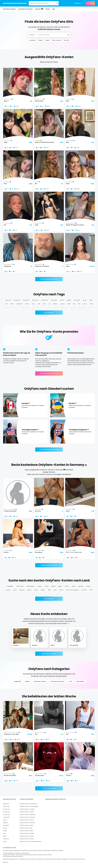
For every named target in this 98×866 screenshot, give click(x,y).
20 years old (26, 300)
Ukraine (40, 586)
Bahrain (29, 590)
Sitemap (5, 862)
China (51, 593)
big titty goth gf (24, 307)
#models (66, 40)
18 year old (8, 300)
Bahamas (22, 590)
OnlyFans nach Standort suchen (49, 449)
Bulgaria (7, 593)
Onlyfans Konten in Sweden (27, 833)
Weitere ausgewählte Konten (49, 279)
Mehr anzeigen (49, 312)
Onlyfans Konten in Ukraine (27, 812)
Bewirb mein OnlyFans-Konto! (49, 373)
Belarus (36, 590)
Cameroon (32, 593)
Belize (49, 590)
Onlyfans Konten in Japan (26, 825)
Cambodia (15, 593)
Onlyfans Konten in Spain (26, 830)
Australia (8, 590)
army (33, 304)
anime (12, 304)
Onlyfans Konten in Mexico (27, 836)
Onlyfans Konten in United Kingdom (29, 806)
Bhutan (61, 590)
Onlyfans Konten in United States (28, 804)
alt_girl (84, 300)
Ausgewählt (17, 681)
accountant (54, 300)
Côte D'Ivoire (89, 593)
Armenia (88, 586)
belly (7, 307)
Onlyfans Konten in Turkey (27, 839)
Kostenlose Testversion (25, 9)
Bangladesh (10, 586)
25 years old (35, 300)
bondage (89, 307)
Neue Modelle (80, 681)
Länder (47, 9)
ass (49, 304)
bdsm (91, 304)
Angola (73, 586)
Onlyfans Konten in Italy (26, 828)
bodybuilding (81, 307)
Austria (15, 590)
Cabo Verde (23, 593)
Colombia (58, 593)
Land (70, 681)
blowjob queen (64, 307)
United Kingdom (30, 586)
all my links (77, 300)
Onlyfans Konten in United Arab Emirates (30, 841)
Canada (46, 586)
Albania (53, 586)
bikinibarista (35, 307)
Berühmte (90, 3)
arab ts (27, 304)
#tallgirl (40, 40)
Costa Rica (81, 593)
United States (20, 586)
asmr (44, 304)
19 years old (17, 300)
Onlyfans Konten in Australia (27, 817)
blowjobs (72, 307)
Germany (38, 9)
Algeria (60, 586)
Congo (73, 593)
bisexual (49, 307)
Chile (45, 593)
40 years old (44, 300)
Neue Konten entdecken (49, 654)
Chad (39, 593)
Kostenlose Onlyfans (9, 9)
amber (91, 300)
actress (62, 300)
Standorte (77, 3)
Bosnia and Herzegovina (72, 590)
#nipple (47, 40)
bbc (74, 304)
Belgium (43, 590)
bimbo (42, 307)
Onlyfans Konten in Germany (27, 822)
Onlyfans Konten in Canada (27, 809)
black (55, 307)
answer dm (19, 304)
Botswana (84, 590)
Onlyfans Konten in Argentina (27, 814)
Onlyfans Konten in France (27, 820)
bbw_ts (85, 304)
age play (69, 300)
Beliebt (27, 681)
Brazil (91, 590)
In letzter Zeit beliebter (49, 788)
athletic (55, 304)
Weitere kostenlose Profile (49, 565)
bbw (79, 304)
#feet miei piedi (56, 40)
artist (39, 304)
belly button (14, 307)
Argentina (80, 586)
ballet (68, 304)
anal (6, 304)
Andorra (67, 586)
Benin (55, 590)
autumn (62, 304)
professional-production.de (14, 3)
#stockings (32, 40)
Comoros (66, 593)
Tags (53, 9)
